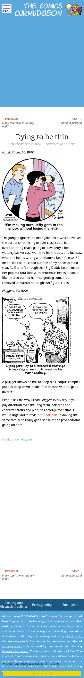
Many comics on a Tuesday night (18, 124)
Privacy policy (42, 605)
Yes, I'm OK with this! (42, 673)
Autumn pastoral (71, 123)
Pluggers (26, 439)
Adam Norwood (11, 646)
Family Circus (10, 439)
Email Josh (70, 605)
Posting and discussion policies (14, 605)
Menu (6, 10)
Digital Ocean (73, 636)
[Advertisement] (42, 63)
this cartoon (48, 415)
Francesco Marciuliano (15, 651)
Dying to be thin (42, 136)
